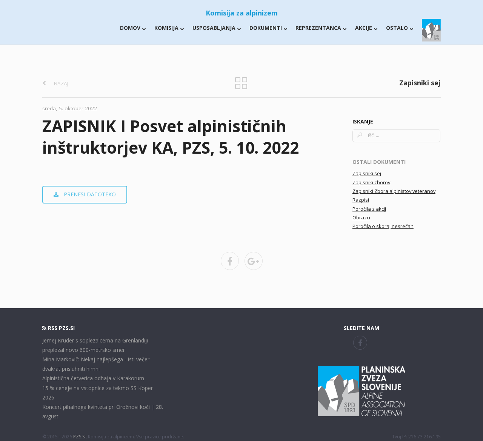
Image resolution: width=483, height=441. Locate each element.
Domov (130, 27)
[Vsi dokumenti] (241, 82)
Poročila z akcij (369, 208)
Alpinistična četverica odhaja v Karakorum (93, 378)
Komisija (166, 27)
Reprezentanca (318, 27)
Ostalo (397, 27)
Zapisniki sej (366, 173)
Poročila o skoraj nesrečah (383, 226)
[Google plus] (254, 261)
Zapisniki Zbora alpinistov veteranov (393, 191)
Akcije (363, 27)
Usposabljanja (213, 27)
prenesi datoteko (89, 194)
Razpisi (360, 199)
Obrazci (361, 217)
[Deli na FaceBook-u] (230, 261)
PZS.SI (79, 436)
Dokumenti (265, 27)
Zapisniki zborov (371, 182)
